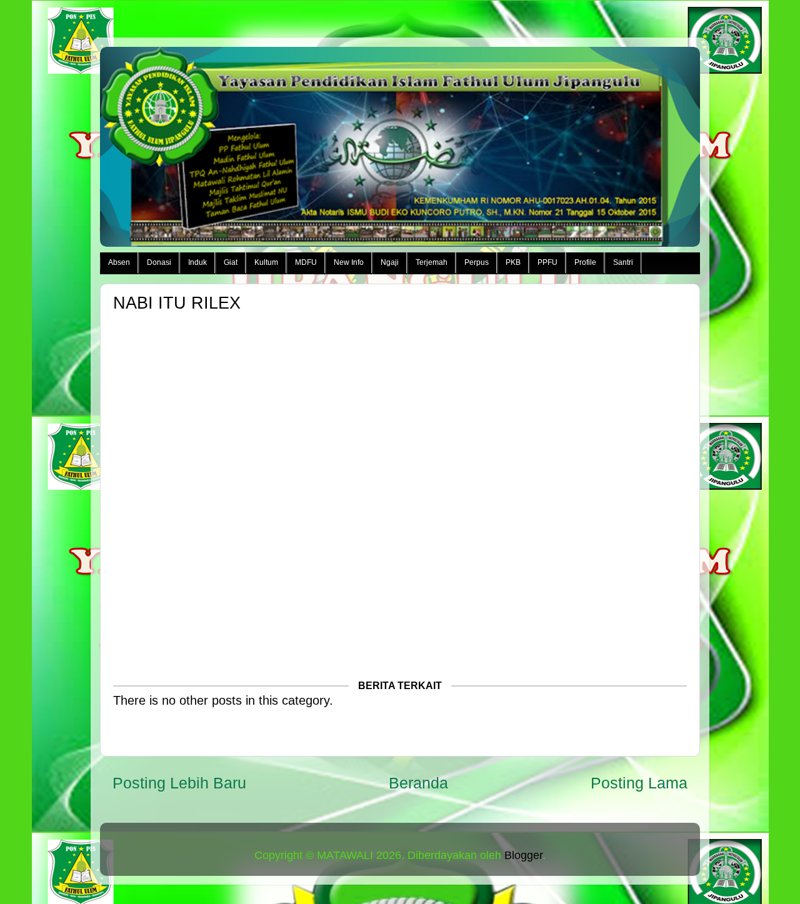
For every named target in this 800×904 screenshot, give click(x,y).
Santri (623, 262)
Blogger (523, 855)
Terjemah (432, 262)
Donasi (159, 262)
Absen (119, 262)
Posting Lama (639, 783)
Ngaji (390, 262)
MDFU (306, 262)
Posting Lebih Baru (179, 783)
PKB (513, 262)
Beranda (418, 783)
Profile (585, 262)
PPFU (548, 262)
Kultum (266, 262)
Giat (231, 262)
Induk (197, 262)
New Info (349, 262)
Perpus (476, 262)
